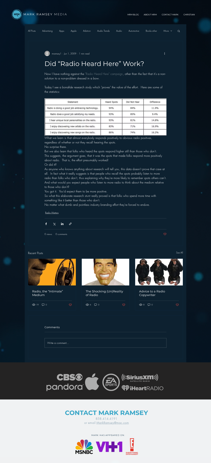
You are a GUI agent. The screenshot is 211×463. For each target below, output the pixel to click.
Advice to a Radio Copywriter (152, 293)
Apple (73, 30)
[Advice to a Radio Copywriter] (159, 272)
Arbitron (87, 30)
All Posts (32, 30)
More (166, 30)
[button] (178, 31)
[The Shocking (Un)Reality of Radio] (105, 272)
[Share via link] (70, 223)
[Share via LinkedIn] (62, 223)
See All (179, 252)
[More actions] (164, 53)
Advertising (47, 30)
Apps (61, 30)
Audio (119, 30)
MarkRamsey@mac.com (112, 423)
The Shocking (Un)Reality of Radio (104, 293)
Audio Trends (103, 30)
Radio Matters (52, 212)
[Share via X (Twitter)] (54, 223)
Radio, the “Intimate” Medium (47, 293)
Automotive (134, 30)
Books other (151, 30)
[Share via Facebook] (46, 223)
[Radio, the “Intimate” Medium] (52, 272)
